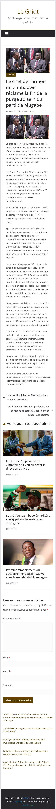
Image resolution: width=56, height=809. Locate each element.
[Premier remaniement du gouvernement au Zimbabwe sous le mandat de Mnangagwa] (28, 541)
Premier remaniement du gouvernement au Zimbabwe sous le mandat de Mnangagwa (27, 573)
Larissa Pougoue (27, 111)
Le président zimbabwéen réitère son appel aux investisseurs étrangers (28, 519)
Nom (6, 657)
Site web (7, 685)
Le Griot (28, 11)
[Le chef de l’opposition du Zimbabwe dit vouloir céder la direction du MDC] (28, 432)
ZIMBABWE (11, 75)
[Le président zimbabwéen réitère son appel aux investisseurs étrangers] (28, 486)
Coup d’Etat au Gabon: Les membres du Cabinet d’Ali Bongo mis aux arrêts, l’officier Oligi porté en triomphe (27, 765)
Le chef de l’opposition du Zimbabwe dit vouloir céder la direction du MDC (25, 464)
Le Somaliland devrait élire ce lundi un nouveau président (27, 397)
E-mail (7, 671)
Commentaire (11, 618)
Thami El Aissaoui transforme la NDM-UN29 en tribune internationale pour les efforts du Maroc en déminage (28, 717)
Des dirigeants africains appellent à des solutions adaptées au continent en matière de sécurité (28, 410)
